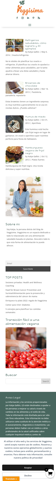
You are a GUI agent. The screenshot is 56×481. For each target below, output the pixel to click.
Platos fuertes (38, 159)
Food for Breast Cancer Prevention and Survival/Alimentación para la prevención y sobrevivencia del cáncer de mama (25, 293)
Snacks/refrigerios (20, 55)
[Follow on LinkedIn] (28, 18)
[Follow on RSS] (39, 18)
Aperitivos (36, 123)
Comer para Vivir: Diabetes (18, 305)
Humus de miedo (35, 116)
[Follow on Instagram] (22, 18)
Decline (28, 475)
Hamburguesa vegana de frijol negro (34, 150)
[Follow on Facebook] (17, 18)
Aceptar (28, 467)
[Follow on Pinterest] (33, 18)
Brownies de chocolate (32, 84)
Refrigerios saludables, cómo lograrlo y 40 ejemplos (35, 44)
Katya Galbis (33, 52)
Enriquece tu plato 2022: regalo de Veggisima (26, 300)
